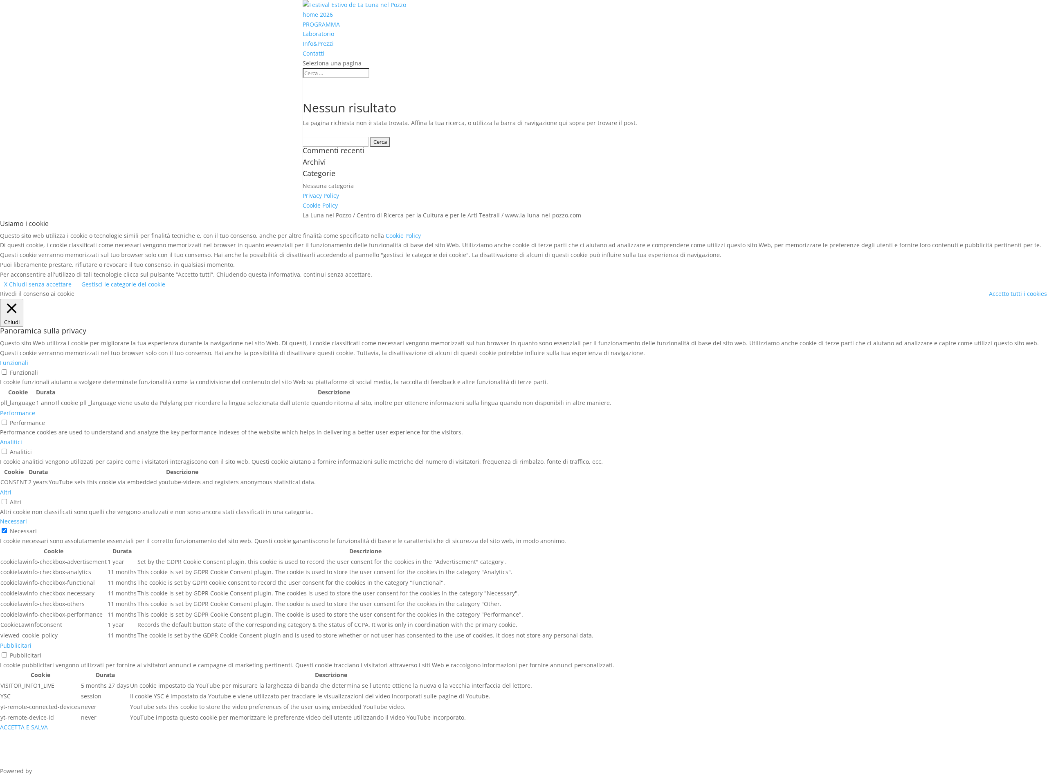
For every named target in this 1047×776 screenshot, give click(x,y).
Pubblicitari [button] (15, 645)
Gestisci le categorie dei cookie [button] (123, 284)
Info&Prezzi (318, 43)
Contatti (313, 53)
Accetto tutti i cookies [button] (1018, 293)
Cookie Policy (320, 205)
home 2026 (318, 14)
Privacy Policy (321, 195)
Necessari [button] (13, 521)
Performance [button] (17, 413)
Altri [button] (5, 492)
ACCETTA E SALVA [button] (24, 727)
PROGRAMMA (321, 24)
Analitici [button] (11, 442)
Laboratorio (318, 34)
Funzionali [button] (14, 363)
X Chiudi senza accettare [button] (38, 284)
